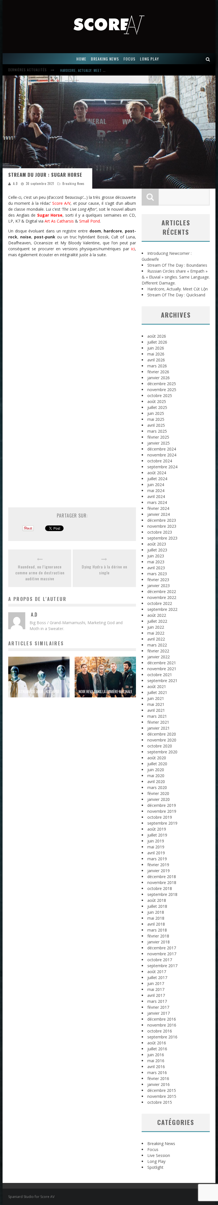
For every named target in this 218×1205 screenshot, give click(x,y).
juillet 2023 (157, 550)
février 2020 (158, 793)
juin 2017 (155, 983)
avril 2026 (156, 360)
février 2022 (158, 651)
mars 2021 (157, 716)
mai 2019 (155, 847)
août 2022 (156, 615)
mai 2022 (155, 633)
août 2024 (156, 472)
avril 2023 (156, 567)
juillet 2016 (157, 1048)
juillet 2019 (157, 835)
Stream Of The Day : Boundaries (177, 265)
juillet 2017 (157, 977)
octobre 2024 (159, 461)
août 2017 (156, 971)
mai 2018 (155, 918)
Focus (152, 1149)
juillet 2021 (157, 692)
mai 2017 (155, 989)
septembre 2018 (162, 894)
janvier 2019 (158, 870)
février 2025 (158, 437)
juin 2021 (155, 698)
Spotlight (155, 1167)
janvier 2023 (158, 585)
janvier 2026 (158, 377)
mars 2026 (157, 365)
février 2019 (158, 864)
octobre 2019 (159, 817)
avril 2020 (156, 781)
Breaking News (73, 183)
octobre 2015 (159, 1102)
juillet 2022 (157, 621)
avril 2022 (156, 639)
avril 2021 (156, 710)
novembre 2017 (161, 953)
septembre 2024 (162, 466)
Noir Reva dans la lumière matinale (105, 691)
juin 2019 (155, 841)
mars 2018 (157, 930)
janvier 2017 (158, 1013)
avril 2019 (156, 852)
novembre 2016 (161, 1025)
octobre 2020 (159, 746)
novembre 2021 (161, 668)
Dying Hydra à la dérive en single (104, 569)
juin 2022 (155, 627)
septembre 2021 (162, 680)
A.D (15, 183)
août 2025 (156, 401)
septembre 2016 (162, 1037)
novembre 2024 (161, 455)
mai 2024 (155, 490)
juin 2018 (155, 912)
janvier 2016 (158, 1084)
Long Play (156, 1161)
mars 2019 (157, 858)
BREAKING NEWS (105, 59)
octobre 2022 (159, 603)
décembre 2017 (161, 947)
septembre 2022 (162, 609)
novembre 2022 (161, 597)
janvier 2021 (158, 728)
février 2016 (158, 1078)
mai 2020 (155, 775)
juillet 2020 (157, 763)
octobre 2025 (159, 395)
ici (133, 248)
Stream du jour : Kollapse (39, 691)
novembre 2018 (161, 882)
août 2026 (156, 336)
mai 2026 (155, 354)
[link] (61, 203)
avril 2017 (156, 995)
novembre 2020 (161, 740)
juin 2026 (155, 348)
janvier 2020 (158, 799)
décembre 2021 (161, 662)
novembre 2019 (161, 811)
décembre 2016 (161, 1019)
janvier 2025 (158, 443)
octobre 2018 (159, 888)
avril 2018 (156, 924)
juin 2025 (155, 413)
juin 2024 (155, 484)
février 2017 (158, 1007)
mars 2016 (157, 1072)
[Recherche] (208, 59)
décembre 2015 (161, 1090)
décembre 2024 (161, 449)
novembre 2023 (161, 526)
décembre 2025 (161, 383)
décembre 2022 (161, 591)
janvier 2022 (158, 656)
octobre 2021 (159, 674)
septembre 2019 (162, 823)
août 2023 (156, 544)
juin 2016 (155, 1054)
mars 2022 (157, 645)
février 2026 (158, 371)
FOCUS (129, 59)
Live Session (158, 1155)
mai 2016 (155, 1060)
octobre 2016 (159, 1031)
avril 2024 (156, 496)
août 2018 (156, 900)
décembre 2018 (161, 876)
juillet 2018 (157, 906)
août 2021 (156, 686)
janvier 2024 (158, 514)
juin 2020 (155, 769)
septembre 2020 (162, 752)
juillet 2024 (157, 478)
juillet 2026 (157, 342)
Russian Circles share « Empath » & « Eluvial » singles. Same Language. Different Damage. (176, 277)
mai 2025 (155, 419)
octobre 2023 (159, 532)
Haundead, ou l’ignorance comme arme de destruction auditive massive (39, 572)
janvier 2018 (158, 942)
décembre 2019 (161, 805)
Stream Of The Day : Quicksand (176, 295)
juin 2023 (155, 556)
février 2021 (158, 722)
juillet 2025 (157, 407)
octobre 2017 (159, 959)
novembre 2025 (161, 389)
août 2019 (156, 829)
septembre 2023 (162, 538)
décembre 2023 (161, 520)
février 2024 (158, 508)
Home (81, 59)
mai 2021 (155, 704)
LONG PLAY (149, 59)
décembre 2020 (161, 734)
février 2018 (158, 936)
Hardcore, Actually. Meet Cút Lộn (87, 70)
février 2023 (158, 579)
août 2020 (156, 757)
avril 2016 (156, 1066)
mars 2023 (157, 573)
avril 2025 (156, 425)
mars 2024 (157, 502)
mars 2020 (157, 787)
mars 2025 (157, 431)
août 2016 (156, 1043)
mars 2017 (157, 1001)
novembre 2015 (161, 1096)
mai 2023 (155, 561)
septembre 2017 (162, 965)
